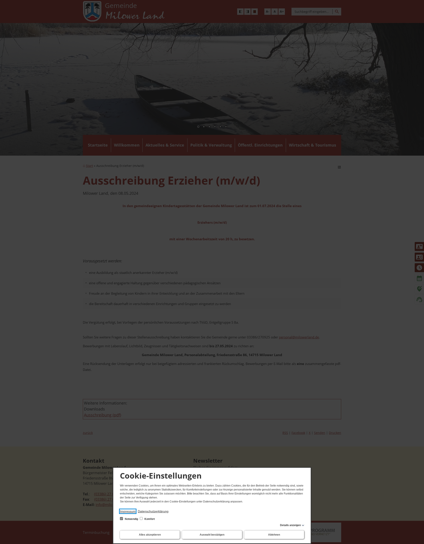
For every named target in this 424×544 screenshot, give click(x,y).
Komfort (149, 519)
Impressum (128, 511)
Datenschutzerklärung (153, 511)
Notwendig (131, 519)
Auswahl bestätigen (212, 534)
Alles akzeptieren (150, 534)
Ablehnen (274, 534)
